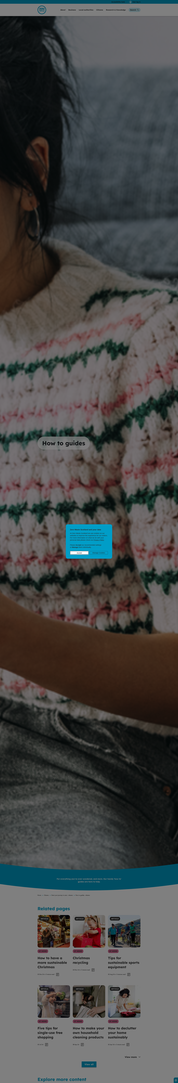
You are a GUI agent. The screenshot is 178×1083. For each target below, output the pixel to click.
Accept (79, 553)
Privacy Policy (99, 540)
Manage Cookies (98, 553)
